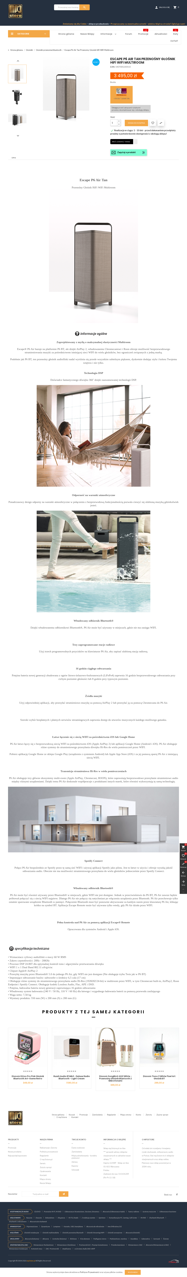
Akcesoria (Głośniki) (133, 1233)
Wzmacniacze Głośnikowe (66, 1245)
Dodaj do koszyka (136, 123)
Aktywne (46, 1239)
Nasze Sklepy (45, 1183)
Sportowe (102, 1218)
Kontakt (74, 1117)
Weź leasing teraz (121, 142)
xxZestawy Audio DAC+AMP (85, 1249)
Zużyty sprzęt (162, 1115)
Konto (138, 1115)
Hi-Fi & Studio (73, 1218)
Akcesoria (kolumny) (32, 1239)
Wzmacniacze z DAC (135, 1245)
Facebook (177, 1195)
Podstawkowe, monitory (118, 1239)
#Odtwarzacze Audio (19, 1211)
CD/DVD (37, 1211)
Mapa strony (125, 1115)
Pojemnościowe (32, 1226)
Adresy (75, 1162)
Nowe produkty (14, 1152)
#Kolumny (14, 1239)
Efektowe (73, 1239)
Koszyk (72, 1115)
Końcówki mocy (36, 1249)
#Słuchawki (15, 1218)
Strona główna (58, 1115)
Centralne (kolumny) (59, 1239)
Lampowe (56, 1226)
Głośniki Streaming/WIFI (95, 1233)
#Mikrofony (15, 1226)
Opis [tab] (14, 158)
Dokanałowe (49, 1218)
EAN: (112, 67)
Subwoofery (145, 1239)
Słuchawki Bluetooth (156, 1218)
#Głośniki (14, 1233)
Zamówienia (97, 1115)
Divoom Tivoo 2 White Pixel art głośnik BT (159, 1077)
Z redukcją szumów (88, 1218)
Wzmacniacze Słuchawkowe (43, 1245)
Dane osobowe (78, 1148)
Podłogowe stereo (99, 1239)
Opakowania (45, 1171)
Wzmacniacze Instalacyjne (18, 1249)
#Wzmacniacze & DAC (19, 1245)
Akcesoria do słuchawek (38, 1221)
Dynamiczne (45, 1226)
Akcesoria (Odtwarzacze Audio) (114, 1211)
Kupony (75, 1166)
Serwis (42, 1163)
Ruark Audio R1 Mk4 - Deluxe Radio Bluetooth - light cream (71, 1077)
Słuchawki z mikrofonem (17, 1221)
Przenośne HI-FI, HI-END (52, 1211)
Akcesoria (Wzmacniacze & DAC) (157, 1245)
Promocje (83, 1115)
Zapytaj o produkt (126, 152)
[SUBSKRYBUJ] (63, 1194)
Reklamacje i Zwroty (48, 1148)
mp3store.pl (31, 1261)
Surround (156, 1239)
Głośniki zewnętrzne (115, 1233)
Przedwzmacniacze (118, 1245)
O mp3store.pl (46, 1159)
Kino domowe (85, 1239)
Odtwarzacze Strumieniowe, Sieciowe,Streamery (82, 1211)
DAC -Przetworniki (52, 1249)
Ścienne (166, 1239)
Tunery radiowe (133, 1211)
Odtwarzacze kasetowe (167, 1211)
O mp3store (61, 1117)
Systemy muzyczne (149, 1211)
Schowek (75, 1170)
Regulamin (111, 1115)
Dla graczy (61, 1218)
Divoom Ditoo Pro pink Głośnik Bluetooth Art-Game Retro (28, 1077)
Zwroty (149, 1115)
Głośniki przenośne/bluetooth (72, 1233)
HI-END (143, 1218)
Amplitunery (66, 1249)
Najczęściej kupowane (17, 1155)
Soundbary (134, 1239)
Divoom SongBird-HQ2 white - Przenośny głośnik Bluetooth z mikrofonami (115, 1078)
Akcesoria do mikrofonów (95, 1226)
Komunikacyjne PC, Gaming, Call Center (123, 1218)
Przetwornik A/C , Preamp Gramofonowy (93, 1245)
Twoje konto (79, 1139)
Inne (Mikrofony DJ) (115, 1226)
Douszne (39, 1218)
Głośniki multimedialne (51, 1233)
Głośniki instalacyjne (31, 1233)
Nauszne (29, 1218)
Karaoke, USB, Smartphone (73, 1226)
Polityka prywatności (49, 1152)
